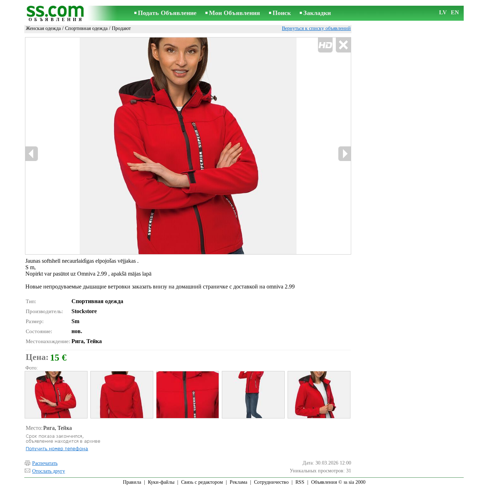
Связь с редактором (202, 482)
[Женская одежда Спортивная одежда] (56, 394)
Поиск (282, 12)
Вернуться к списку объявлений (316, 28)
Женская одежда (43, 28)
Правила (132, 482)
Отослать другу (48, 471)
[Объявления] (56, 14)
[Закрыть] (343, 45)
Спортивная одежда (86, 28)
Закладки (317, 12)
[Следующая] (344, 153)
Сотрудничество (271, 482)
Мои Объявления (234, 12)
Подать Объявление (167, 12)
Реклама (238, 482)
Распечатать (45, 463)
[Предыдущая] (101, 146)
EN (455, 12)
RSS (299, 482)
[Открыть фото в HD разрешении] (188, 146)
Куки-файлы (161, 482)
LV (443, 12)
